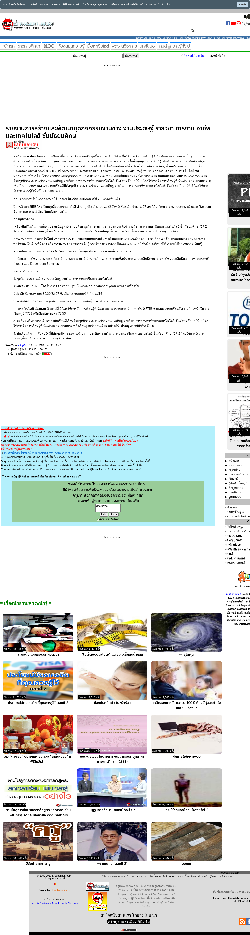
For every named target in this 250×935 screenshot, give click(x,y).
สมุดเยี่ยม (235, 470)
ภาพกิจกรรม (236, 492)
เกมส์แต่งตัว (241, 598)
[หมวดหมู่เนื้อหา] (98, 48)
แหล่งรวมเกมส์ (235, 558)
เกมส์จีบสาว (235, 620)
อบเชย (186, 863)
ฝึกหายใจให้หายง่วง (186, 756)
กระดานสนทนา (238, 474)
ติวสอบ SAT (234, 540)
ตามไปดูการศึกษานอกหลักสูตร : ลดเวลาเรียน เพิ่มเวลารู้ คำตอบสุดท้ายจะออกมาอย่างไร (38, 812)
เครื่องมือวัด (233, 544)
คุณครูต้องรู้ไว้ (235, 512)
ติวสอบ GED (234, 535)
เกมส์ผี (240, 612)
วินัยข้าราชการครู (38, 863)
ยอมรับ (242, 4)
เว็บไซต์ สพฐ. (234, 526)
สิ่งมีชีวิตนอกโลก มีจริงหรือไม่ (186, 810)
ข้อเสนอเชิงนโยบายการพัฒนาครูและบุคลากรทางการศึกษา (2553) (112, 759)
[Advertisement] (112, 97)
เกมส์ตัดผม (242, 609)
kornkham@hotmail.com (92, 469)
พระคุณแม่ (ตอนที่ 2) (112, 863)
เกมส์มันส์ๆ (244, 624)
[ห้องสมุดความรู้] (71, 48)
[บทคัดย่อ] (147, 48)
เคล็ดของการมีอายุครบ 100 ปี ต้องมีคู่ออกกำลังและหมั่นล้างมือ (187, 705)
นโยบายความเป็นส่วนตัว (155, 4)
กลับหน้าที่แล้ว (217, 55)
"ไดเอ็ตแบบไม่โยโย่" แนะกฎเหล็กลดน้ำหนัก (112, 654)
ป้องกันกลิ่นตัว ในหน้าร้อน (112, 703)
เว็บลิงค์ (233, 479)
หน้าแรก (234, 461)
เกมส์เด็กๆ (240, 605)
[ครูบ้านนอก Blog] (49, 48)
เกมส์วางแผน (239, 616)
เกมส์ (229, 553)
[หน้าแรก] (8, 48)
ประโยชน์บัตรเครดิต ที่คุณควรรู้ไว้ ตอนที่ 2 (38, 703)
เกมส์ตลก (231, 609)
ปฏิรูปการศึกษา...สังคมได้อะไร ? (112, 810)
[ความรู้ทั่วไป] (180, 48)
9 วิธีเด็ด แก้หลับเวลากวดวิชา (38, 654)
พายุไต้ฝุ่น (186, 654)
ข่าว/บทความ (237, 465)
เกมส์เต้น (239, 601)
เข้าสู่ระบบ (232, 507)
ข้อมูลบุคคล (236, 488)
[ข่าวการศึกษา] (29, 48)
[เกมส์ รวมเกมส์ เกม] (163, 48)
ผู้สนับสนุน (235, 497)
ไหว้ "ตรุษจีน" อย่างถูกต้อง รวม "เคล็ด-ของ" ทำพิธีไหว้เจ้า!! (38, 759)
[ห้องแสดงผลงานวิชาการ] (124, 48)
